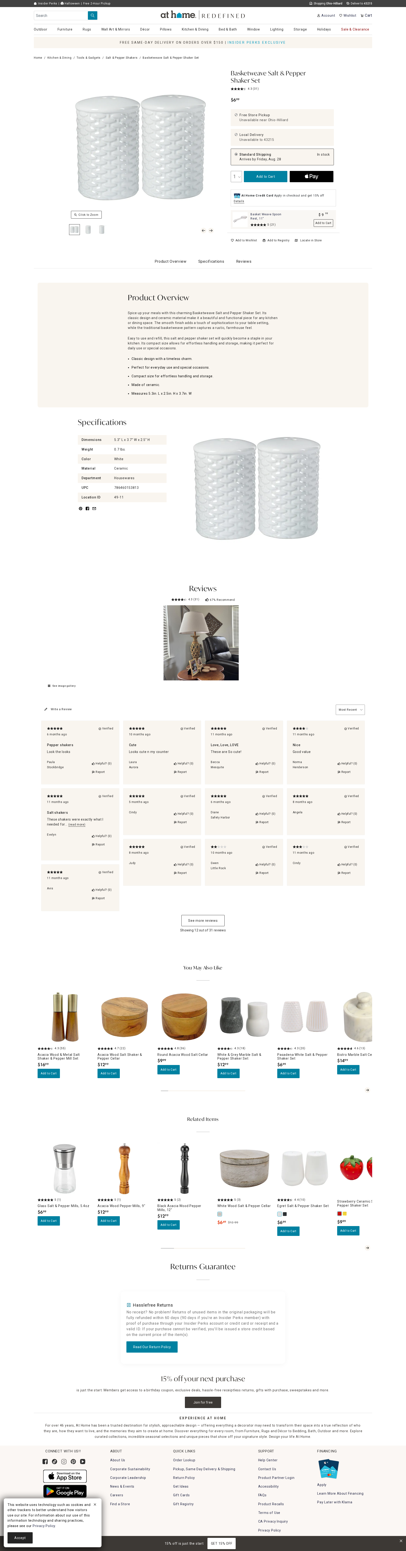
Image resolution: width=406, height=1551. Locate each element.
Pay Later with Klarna (334, 1502)
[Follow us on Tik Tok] (54, 1461)
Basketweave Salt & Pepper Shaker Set (268, 77)
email (94, 511)
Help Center (268, 1460)
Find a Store (120, 1504)
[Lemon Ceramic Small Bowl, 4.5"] (344, 1213)
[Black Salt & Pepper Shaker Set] (285, 1214)
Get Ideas (181, 1486)
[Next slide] (367, 1090)
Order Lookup (184, 1460)
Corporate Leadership (128, 1478)
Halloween (72, 3)
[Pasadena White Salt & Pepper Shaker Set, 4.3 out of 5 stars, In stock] (304, 1017)
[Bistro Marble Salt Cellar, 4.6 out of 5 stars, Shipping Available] (364, 1017)
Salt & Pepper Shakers (122, 57)
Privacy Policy (269, 1530)
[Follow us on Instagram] (64, 1461)
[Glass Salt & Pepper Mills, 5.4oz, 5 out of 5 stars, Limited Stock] (65, 1169)
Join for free (203, 1402)
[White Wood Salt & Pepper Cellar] (220, 1214)
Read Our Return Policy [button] (152, 1347)
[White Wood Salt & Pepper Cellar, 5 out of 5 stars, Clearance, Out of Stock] (244, 1169)
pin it (80, 511)
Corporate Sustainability (130, 1469)
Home (38, 57)
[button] (203, 14)
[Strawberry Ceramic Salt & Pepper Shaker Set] (339, 1213)
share (87, 511)
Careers (116, 1495)
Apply (322, 1485)
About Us (117, 1460)
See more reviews (203, 920)
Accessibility (268, 1486)
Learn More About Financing (340, 1493)
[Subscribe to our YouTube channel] (82, 1461)
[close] (95, 1505)
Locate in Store (311, 240)
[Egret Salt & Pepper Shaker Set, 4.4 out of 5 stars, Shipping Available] (304, 1169)
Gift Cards (181, 1495)
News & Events (122, 1486)
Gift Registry (183, 1504)
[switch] (244, 240)
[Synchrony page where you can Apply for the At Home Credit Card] (328, 1468)
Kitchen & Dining (59, 57)
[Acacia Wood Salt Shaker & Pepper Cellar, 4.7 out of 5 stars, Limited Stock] (125, 1017)
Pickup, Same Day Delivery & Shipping (204, 1469)
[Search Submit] (92, 15)
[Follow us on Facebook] (45, 1461)
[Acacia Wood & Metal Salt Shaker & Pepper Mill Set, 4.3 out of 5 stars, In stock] (65, 1017)
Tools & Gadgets (89, 57)
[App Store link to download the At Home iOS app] (65, 1476)
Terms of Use (269, 1513)
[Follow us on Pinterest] (73, 1461)
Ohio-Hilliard (278, 120)
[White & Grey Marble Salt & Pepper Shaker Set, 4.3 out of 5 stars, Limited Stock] (244, 1017)
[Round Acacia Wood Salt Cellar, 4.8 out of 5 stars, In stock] (184, 1017)
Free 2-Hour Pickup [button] (96, 3)
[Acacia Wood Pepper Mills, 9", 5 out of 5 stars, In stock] (125, 1169)
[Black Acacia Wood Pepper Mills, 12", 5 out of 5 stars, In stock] (184, 1169)
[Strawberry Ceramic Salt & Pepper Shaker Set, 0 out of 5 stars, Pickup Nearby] (364, 1169)
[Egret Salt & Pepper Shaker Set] (279, 1214)
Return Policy (184, 1478)
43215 (269, 140)
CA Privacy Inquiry (273, 1521)
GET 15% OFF (221, 1543)
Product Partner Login (276, 1478)
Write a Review (61, 709)
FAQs (262, 1495)
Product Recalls (271, 1504)
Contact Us (267, 1469)
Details (239, 201)
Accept (20, 1538)
